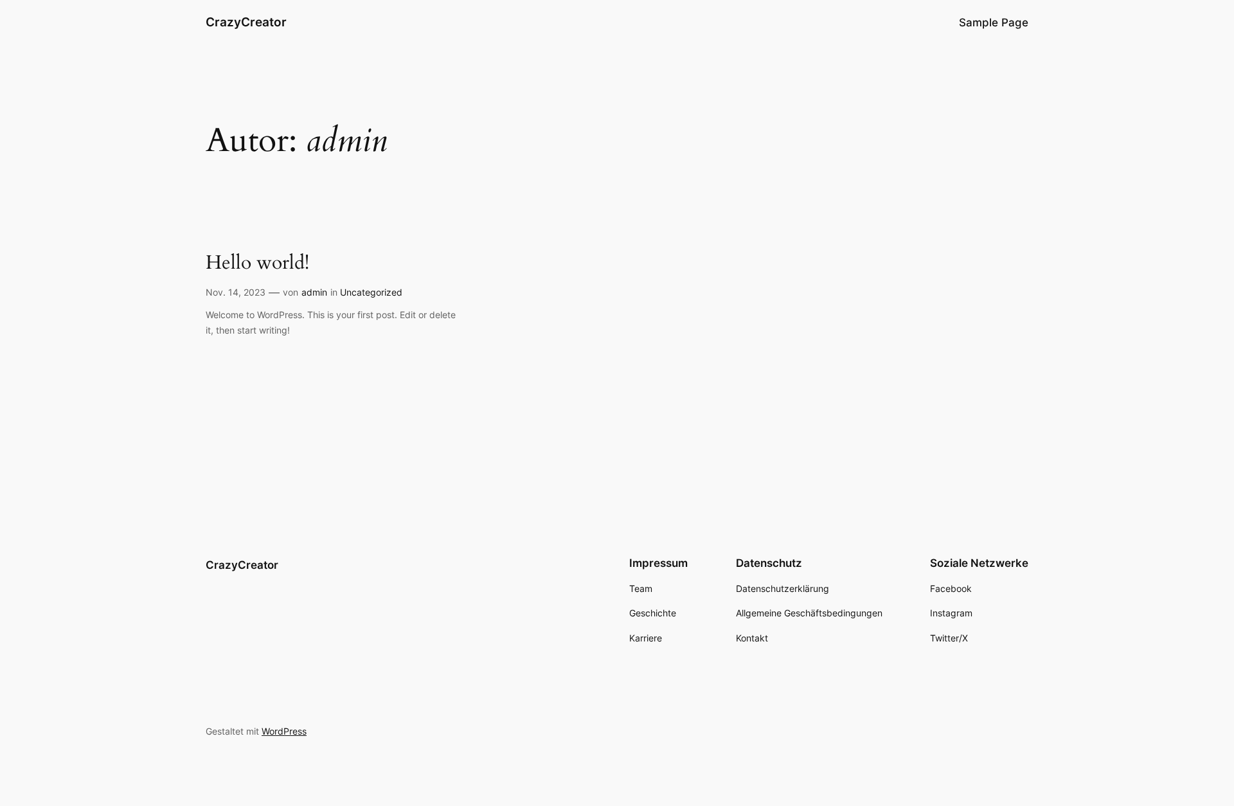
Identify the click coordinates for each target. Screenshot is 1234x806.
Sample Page (993, 22)
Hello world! (257, 263)
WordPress (284, 731)
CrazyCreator (246, 22)
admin (314, 292)
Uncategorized (371, 292)
